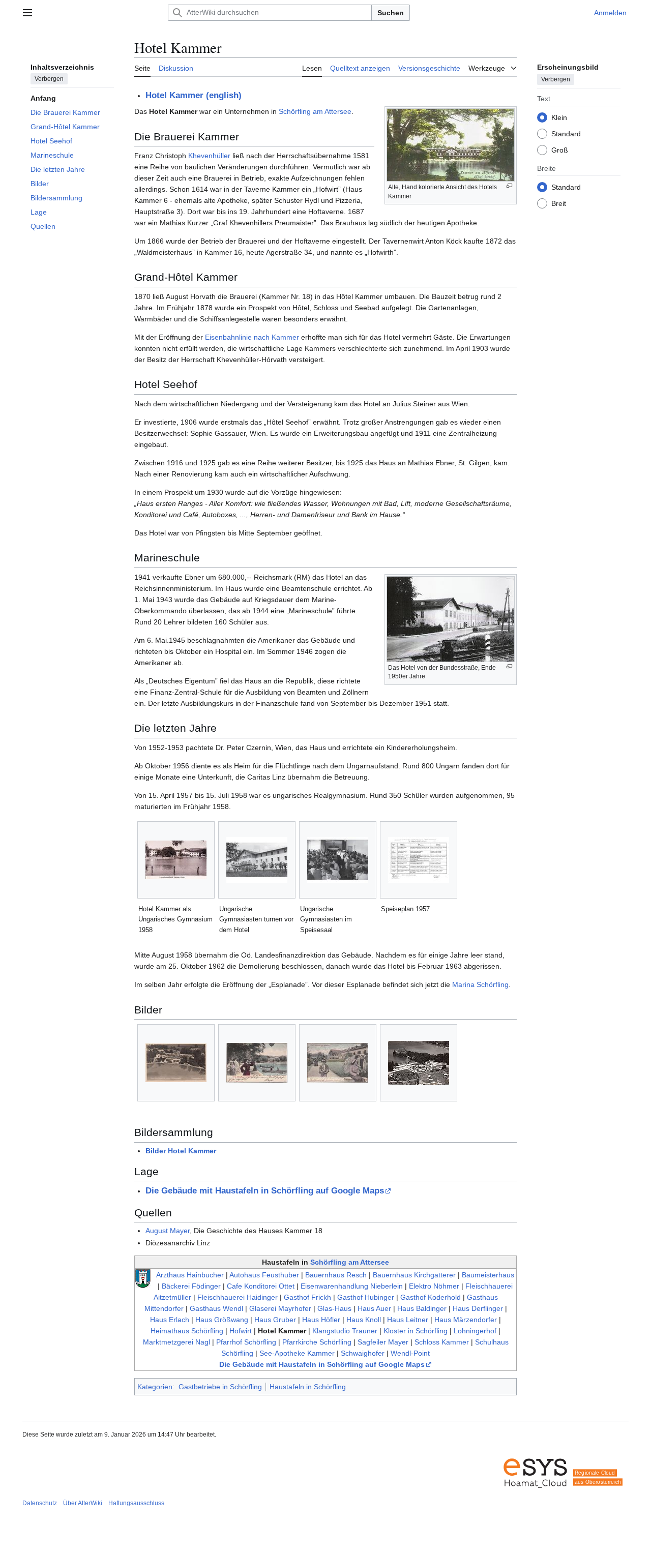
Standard (566, 133)
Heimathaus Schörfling (187, 1331)
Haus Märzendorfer (465, 1320)
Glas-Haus (334, 1308)
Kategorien (154, 1387)
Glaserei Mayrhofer (280, 1308)
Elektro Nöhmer (434, 1286)
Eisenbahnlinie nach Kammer (252, 337)
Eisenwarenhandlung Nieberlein (352, 1286)
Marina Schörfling (480, 984)
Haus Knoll (363, 1320)
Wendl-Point (410, 1353)
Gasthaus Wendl (216, 1308)
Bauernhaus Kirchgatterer (414, 1275)
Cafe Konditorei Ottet (260, 1286)
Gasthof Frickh (307, 1297)
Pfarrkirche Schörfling (316, 1342)
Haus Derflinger (478, 1308)
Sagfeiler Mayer (383, 1342)
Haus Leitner (407, 1320)
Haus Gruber (275, 1320)
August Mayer (167, 1231)
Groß (559, 149)
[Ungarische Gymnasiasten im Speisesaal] (337, 860)
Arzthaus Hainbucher (190, 1275)
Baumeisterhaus (488, 1275)
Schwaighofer (362, 1353)
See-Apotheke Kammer (297, 1353)
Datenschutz (39, 1503)
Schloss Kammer (442, 1342)
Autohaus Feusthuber (264, 1275)
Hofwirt (240, 1331)
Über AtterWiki (82, 1503)
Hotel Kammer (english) (193, 95)
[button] (27, 13)
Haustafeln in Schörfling (308, 1387)
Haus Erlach (169, 1320)
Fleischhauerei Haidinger (237, 1297)
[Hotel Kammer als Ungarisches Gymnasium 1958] (175, 860)
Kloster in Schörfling (415, 1331)
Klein (559, 117)
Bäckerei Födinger (191, 1286)
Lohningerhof (475, 1331)
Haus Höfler (321, 1320)
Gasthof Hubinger (365, 1297)
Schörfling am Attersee (315, 111)
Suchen (390, 13)
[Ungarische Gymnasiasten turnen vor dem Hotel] (256, 860)
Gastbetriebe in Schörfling (220, 1387)
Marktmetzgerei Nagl (176, 1342)
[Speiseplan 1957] (418, 860)
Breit (558, 203)
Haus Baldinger (422, 1308)
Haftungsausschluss (136, 1503)
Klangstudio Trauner (344, 1331)
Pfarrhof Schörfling (246, 1342)
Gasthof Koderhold (430, 1297)
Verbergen (49, 78)
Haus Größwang (221, 1320)
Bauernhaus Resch (336, 1275)
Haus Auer (374, 1308)
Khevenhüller (209, 156)
